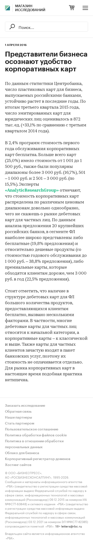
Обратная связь (18, 411)
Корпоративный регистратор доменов (37, 459)
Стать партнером (19, 423)
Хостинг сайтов (18, 465)
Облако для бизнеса (22, 453)
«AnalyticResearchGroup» (32, 190)
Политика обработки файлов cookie (36, 435)
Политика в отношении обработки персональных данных (34, 444)
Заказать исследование (25, 405)
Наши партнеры (18, 417)
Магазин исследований (30, 8)
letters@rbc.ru (71, 526)
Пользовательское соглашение (31, 429)
